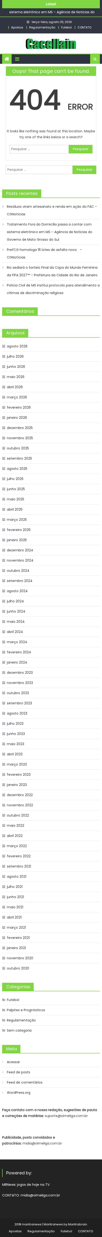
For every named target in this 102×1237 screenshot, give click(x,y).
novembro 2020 (20, 958)
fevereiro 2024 (19, 652)
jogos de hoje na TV (33, 1184)
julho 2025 (15, 478)
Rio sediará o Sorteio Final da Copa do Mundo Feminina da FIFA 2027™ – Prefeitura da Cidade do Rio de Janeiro (52, 271)
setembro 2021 (19, 866)
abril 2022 (15, 835)
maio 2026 (15, 376)
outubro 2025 (18, 448)
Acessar (13, 1062)
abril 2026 (15, 387)
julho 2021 (15, 886)
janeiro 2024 (17, 662)
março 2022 (17, 846)
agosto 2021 (16, 876)
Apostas (17, 27)
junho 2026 (16, 366)
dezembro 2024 (20, 550)
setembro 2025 (19, 458)
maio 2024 (16, 621)
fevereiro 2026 (19, 407)
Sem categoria (19, 1030)
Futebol (66, 27)
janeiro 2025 (17, 540)
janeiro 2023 (17, 784)
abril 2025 (15, 509)
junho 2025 (16, 489)
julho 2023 (15, 723)
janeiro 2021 (16, 948)
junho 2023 (16, 733)
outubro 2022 (18, 815)
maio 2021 (15, 907)
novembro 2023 (20, 682)
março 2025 (17, 519)
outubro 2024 (18, 570)
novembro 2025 (20, 438)
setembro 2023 (19, 703)
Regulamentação (42, 27)
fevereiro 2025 (19, 529)
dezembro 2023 (20, 672)
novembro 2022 (20, 805)
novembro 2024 (20, 560)
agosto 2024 (17, 591)
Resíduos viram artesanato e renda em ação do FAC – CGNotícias (52, 210)
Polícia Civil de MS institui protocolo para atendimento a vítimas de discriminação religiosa (53, 289)
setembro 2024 (19, 580)
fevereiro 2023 (19, 774)
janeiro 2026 (17, 417)
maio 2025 (15, 499)
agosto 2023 (17, 713)
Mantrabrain (77, 1224)
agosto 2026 (17, 346)
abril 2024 (15, 631)
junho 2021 (15, 897)
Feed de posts (18, 1072)
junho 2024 (16, 611)
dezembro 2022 (20, 795)
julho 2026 (15, 356)
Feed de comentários (24, 1082)
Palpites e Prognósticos (26, 1010)
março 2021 (16, 927)
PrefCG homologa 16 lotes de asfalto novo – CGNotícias (44, 253)
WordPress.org (18, 1092)
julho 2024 (15, 601)
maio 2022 (15, 825)
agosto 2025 (17, 468)
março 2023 (17, 764)
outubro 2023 (18, 693)
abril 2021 (14, 917)
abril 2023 (15, 754)
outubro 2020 (18, 968)
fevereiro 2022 (19, 856)
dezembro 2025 (20, 427)
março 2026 (17, 397)
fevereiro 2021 (18, 937)
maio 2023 (15, 744)
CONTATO (84, 27)
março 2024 (17, 642)
